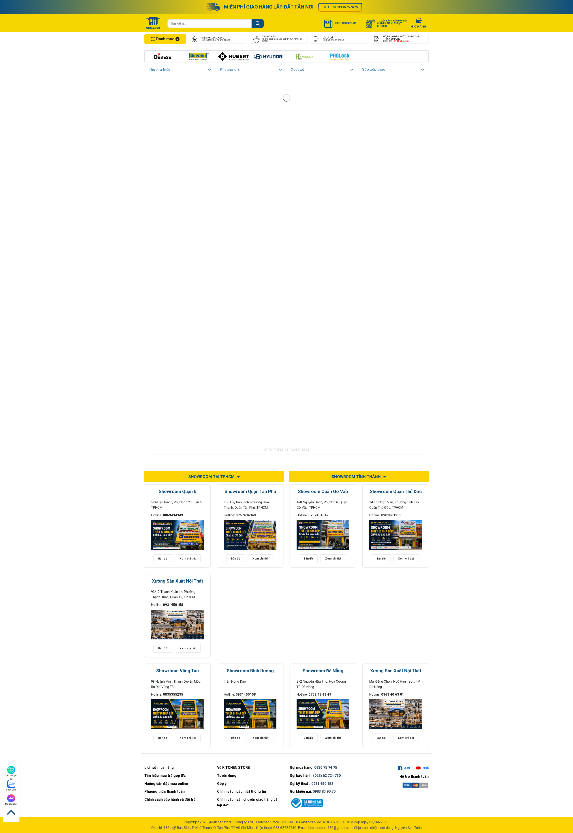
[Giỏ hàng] (419, 23)
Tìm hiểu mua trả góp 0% (165, 775)
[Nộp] (258, 23)
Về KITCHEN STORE (233, 767)
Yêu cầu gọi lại (11, 775)
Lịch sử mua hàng (159, 767)
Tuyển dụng (226, 775)
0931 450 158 (322, 784)
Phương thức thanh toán (164, 791)
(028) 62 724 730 (327, 775)
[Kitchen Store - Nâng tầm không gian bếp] (153, 23)
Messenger (11, 804)
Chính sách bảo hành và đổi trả (170, 799)
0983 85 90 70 (324, 791)
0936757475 (348, 7)
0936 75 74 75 (325, 767)
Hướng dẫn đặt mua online (166, 784)
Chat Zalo (11, 789)
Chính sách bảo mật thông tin (241, 791)
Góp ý (222, 784)
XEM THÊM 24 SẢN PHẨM (286, 450)
